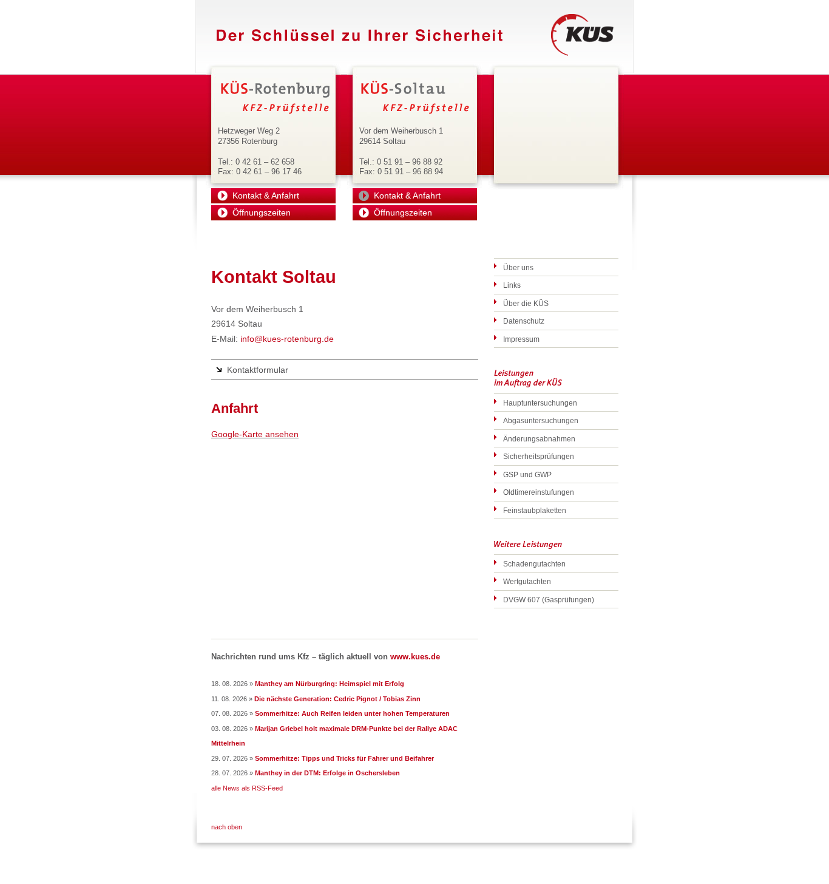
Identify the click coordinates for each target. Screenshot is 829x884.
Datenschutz (523, 321)
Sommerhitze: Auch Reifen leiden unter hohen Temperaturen (352, 713)
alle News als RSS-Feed (247, 788)
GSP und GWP (527, 474)
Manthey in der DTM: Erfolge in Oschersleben (327, 773)
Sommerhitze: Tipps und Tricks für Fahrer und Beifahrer (344, 758)
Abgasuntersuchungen (540, 420)
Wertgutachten (527, 581)
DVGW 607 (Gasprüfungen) (548, 600)
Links (512, 285)
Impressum (521, 339)
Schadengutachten (534, 564)
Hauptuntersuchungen (540, 403)
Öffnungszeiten (261, 212)
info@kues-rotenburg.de (287, 339)
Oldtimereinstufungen (538, 492)
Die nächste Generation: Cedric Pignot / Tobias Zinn (337, 698)
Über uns (518, 267)
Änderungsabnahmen (539, 439)
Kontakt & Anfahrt (265, 195)
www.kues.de (415, 657)
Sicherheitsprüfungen (538, 456)
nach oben (226, 827)
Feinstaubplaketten (534, 510)
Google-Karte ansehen (255, 434)
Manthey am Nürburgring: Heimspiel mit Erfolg (329, 683)
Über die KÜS (526, 303)
